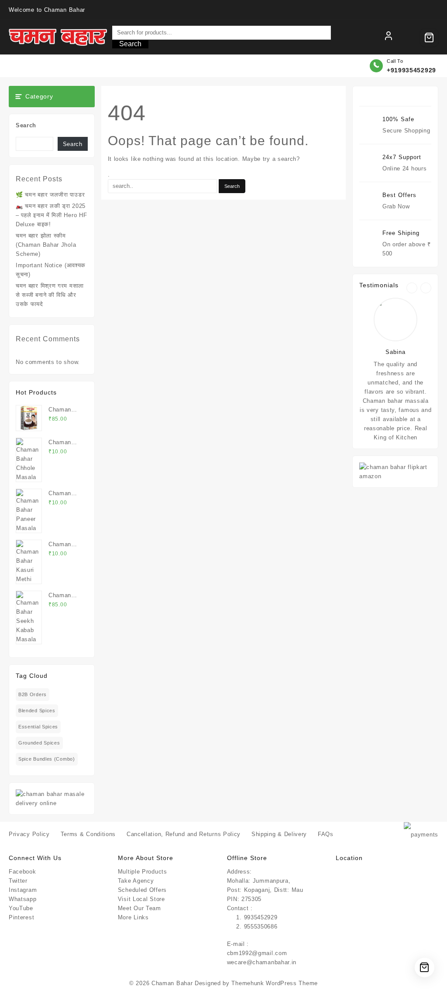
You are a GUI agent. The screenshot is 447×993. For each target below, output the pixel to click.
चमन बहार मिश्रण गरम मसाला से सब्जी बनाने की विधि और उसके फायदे (50, 294)
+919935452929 (411, 70)
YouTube (21, 908)
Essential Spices (38, 726)
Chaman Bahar (172, 983)
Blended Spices (36, 710)
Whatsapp (23, 899)
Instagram (23, 890)
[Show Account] (388, 37)
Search (130, 44)
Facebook (22, 871)
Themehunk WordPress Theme (274, 983)
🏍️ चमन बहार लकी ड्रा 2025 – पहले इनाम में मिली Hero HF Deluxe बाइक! (51, 215)
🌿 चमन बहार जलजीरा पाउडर (50, 194)
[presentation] (411, 287)
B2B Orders (32, 694)
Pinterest (21, 917)
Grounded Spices (39, 742)
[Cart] (429, 37)
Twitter (18, 880)
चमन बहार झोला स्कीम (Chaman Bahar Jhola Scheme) (46, 244)
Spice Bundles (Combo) (46, 759)
